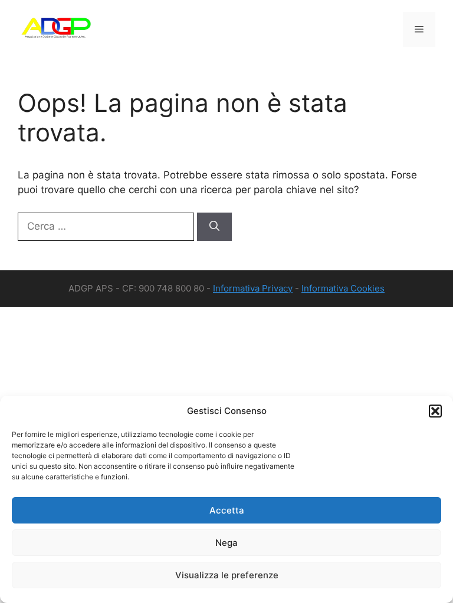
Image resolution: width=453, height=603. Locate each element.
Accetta (226, 510)
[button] (435, 411)
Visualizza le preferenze (226, 575)
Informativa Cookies (343, 288)
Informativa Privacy (253, 288)
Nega (226, 542)
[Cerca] (214, 227)
